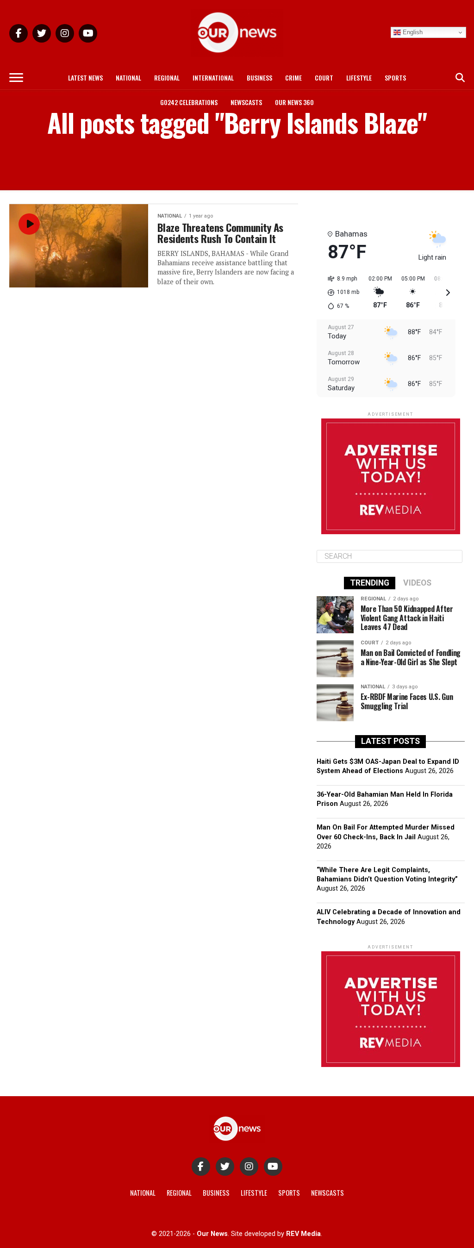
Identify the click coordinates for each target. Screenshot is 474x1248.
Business (259, 77)
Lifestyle (359, 77)
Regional (167, 77)
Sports (395, 77)
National (128, 77)
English (412, 32)
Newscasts (246, 102)
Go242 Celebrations (189, 102)
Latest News (85, 77)
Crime (293, 77)
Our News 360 (294, 102)
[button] (340, 292)
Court (324, 77)
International (213, 77)
